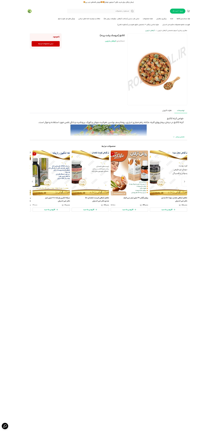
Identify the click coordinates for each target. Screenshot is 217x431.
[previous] (184, 181)
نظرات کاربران (167, 110)
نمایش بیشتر (180, 137)
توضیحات (180, 110)
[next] (32, 181)
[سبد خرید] (188, 11)
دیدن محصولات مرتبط (45, 44)
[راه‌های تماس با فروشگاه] (5, 426)
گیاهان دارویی (150, 30)
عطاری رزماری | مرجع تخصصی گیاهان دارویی (172, 30)
